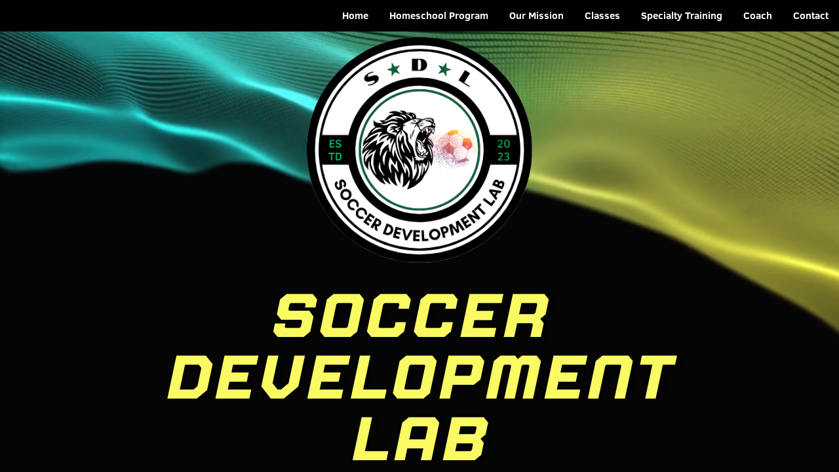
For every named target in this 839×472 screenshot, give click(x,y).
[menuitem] (355, 15)
